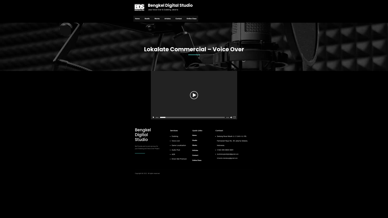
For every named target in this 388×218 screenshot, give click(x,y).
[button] (194, 95)
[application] (194, 95)
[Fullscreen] (235, 117)
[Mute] (231, 117)
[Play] (153, 117)
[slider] (192, 117)
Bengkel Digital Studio (170, 5)
